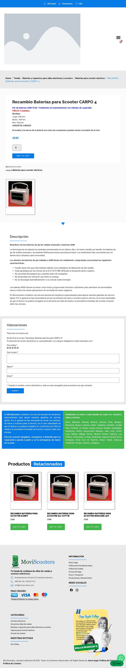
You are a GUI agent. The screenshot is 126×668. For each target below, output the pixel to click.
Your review (12, 352)
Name (10, 367)
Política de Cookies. (12, 663)
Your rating (12, 345)
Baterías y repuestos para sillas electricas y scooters (48, 78)
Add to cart (23, 156)
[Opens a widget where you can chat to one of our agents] (117, 664)
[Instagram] (77, 590)
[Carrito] (120, 42)
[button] (118, 37)
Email (10, 376)
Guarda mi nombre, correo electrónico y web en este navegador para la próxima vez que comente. (50, 385)
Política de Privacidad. (109, 660)
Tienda (17, 78)
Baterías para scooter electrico (90, 78)
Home (8, 78)
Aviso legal (93, 660)
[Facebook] (71, 590)
